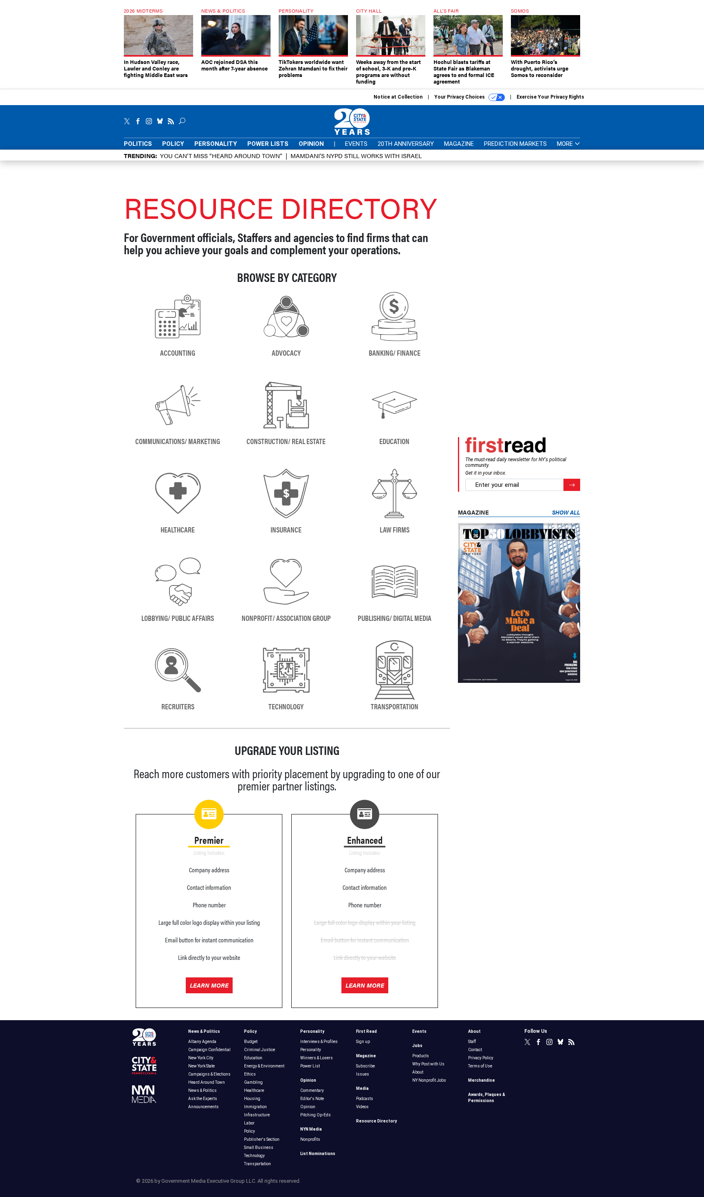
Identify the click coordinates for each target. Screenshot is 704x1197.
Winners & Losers (316, 1058)
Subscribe (365, 1066)
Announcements (203, 1107)
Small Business (258, 1147)
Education (253, 1058)
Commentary (312, 1090)
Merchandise (481, 1080)
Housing (252, 1098)
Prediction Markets (515, 143)
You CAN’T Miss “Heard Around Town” (221, 155)
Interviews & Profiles (319, 1041)
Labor (249, 1123)
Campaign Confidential (209, 1049)
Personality (215, 143)
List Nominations (317, 1153)
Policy (173, 143)
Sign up (363, 1041)
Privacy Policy (480, 1058)
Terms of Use (480, 1066)
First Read (366, 1031)
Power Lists (267, 143)
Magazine (459, 143)
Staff (472, 1041)
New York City (200, 1058)
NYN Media (311, 1129)
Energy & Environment (264, 1066)
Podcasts (364, 1098)
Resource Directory (376, 1121)
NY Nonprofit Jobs (429, 1080)
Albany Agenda (202, 1041)
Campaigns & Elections (209, 1074)
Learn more (209, 985)
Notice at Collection (398, 97)
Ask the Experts (202, 1098)
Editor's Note (312, 1098)
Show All (566, 512)
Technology (254, 1155)
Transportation (257, 1164)
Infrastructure (257, 1115)
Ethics (250, 1074)
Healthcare (254, 1090)
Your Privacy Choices (460, 97)
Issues (362, 1074)
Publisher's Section (261, 1139)
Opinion (311, 143)
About (417, 1072)
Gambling (253, 1082)
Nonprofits (310, 1139)
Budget (250, 1041)
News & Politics (204, 1031)
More (565, 144)
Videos (362, 1107)
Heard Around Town (206, 1082)
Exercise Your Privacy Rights (550, 97)
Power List (310, 1066)
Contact (475, 1049)
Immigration (255, 1107)
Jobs (417, 1045)
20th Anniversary (406, 143)
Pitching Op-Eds (315, 1115)
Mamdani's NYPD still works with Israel (356, 155)
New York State (201, 1066)
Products (420, 1056)
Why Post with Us (428, 1064)
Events (356, 143)
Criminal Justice (259, 1049)
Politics (138, 143)
